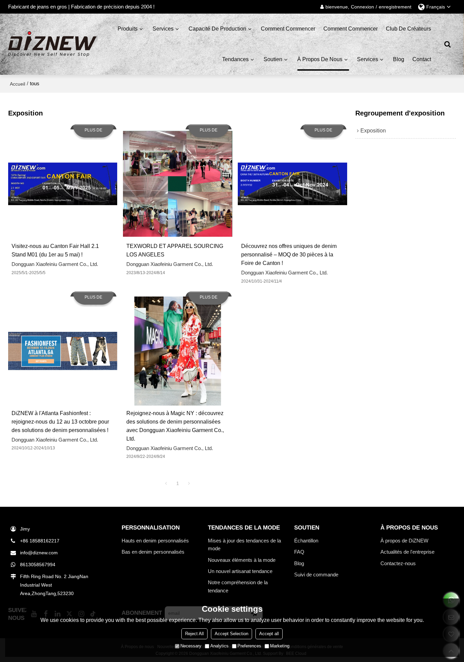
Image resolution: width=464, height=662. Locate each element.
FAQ (299, 552)
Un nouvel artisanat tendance (240, 571)
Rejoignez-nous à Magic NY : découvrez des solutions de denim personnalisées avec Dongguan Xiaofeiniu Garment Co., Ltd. (175, 426)
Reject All (194, 633)
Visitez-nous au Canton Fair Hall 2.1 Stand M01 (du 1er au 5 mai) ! (55, 250)
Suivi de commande (316, 574)
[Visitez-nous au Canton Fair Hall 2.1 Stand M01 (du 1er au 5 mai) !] (63, 184)
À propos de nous (319, 59)
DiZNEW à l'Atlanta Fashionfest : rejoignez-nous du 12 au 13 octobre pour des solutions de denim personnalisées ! (60, 421)
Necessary (190, 645)
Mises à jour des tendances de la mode (244, 544)
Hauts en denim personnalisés (155, 540)
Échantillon (306, 540)
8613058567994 (37, 564)
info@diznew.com (39, 552)
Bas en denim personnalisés (153, 552)
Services (163, 29)
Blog (398, 59)
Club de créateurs (408, 29)
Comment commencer (288, 29)
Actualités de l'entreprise (407, 552)
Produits (128, 29)
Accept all (269, 633)
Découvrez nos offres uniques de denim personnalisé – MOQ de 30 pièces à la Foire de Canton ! (289, 254)
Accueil (17, 84)
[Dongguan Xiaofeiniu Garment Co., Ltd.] (52, 44)
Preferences (249, 645)
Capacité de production (217, 29)
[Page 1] (166, 483)
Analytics (219, 645)
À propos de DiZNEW (404, 540)
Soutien (273, 59)
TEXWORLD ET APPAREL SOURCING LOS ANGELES (174, 250)
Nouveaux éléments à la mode (241, 560)
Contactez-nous (398, 563)
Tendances (235, 59)
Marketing (279, 645)
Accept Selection (231, 633)
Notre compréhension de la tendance (238, 586)
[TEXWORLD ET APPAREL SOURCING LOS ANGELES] (177, 184)
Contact (421, 59)
